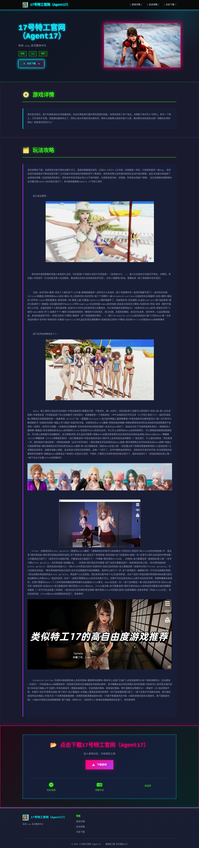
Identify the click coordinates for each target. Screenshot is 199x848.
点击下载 (170, 5)
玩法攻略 (153, 5)
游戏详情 (136, 5)
